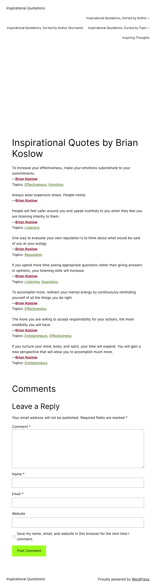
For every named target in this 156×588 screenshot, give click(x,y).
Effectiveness (36, 185)
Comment (21, 427)
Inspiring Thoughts (136, 38)
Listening (32, 228)
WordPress (141, 579)
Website (18, 514)
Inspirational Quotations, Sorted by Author (116, 18)
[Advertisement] (78, 88)
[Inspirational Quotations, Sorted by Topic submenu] (149, 28)
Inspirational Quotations (25, 8)
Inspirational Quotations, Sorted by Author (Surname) (45, 28)
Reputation (33, 255)
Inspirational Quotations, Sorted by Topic (117, 28)
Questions (49, 282)
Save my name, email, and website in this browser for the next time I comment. (73, 536)
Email (18, 494)
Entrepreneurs (36, 336)
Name (18, 474)
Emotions (56, 185)
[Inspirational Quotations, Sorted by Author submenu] (149, 18)
